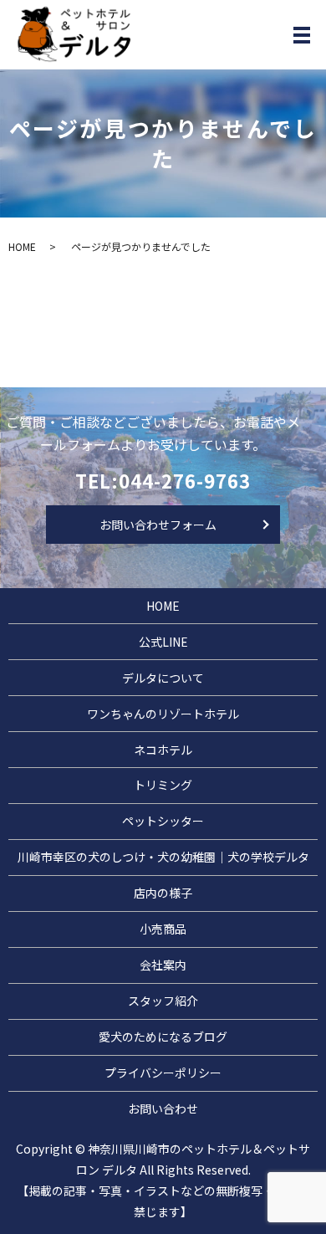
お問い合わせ (163, 1108)
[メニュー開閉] (301, 35)
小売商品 (163, 928)
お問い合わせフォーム (157, 524)
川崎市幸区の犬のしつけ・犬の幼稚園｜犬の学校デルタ (163, 856)
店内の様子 (163, 892)
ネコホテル (163, 749)
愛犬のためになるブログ (163, 1036)
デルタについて (163, 677)
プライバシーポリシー (163, 1072)
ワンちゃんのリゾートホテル (163, 713)
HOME (22, 246)
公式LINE (163, 641)
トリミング (163, 784)
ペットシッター (163, 820)
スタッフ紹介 (163, 1000)
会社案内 (163, 964)
